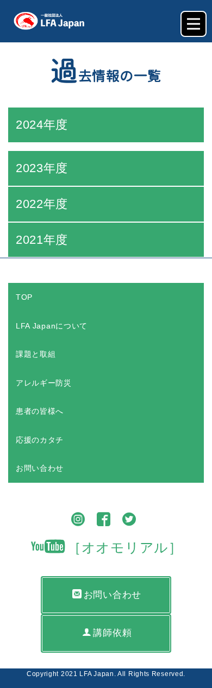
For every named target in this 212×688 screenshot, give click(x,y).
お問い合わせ (40, 468)
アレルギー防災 (44, 382)
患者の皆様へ (40, 411)
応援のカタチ (40, 439)
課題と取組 (36, 354)
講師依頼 (112, 633)
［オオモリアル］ (124, 547)
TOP (24, 297)
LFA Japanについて (52, 325)
